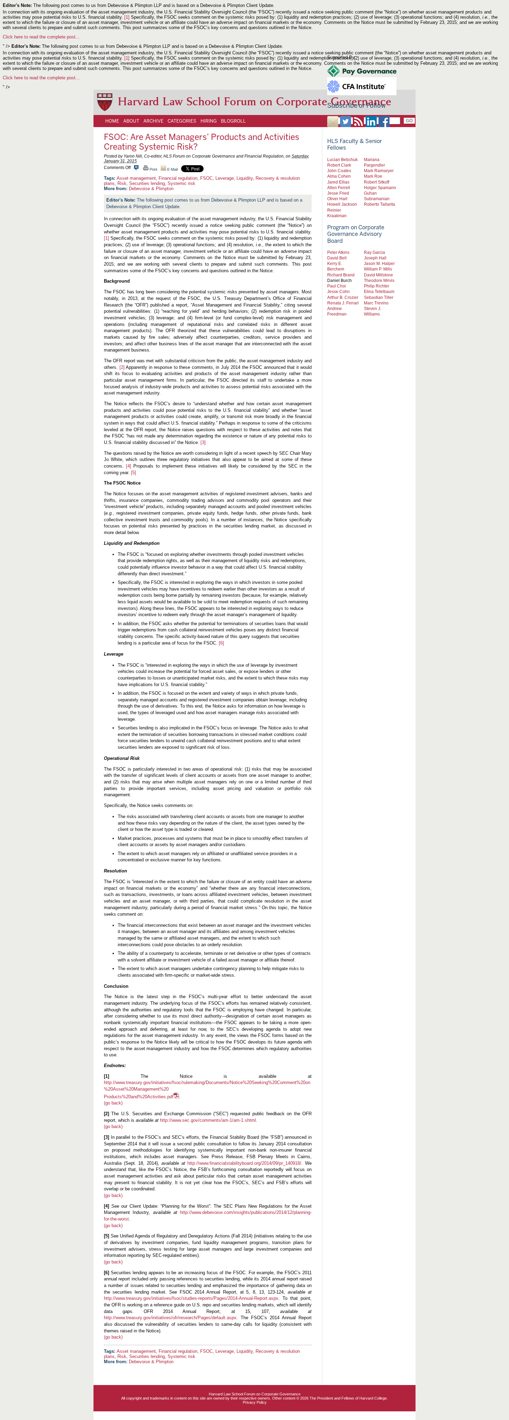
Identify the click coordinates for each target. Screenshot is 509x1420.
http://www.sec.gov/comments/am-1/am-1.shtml (208, 1120)
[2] (122, 367)
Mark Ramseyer (379, 170)
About (131, 121)
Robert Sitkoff (376, 182)
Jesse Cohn (338, 291)
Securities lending (147, 183)
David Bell (337, 258)
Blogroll (233, 121)
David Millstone (378, 275)
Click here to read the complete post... (41, 36)
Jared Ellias (338, 182)
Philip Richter (376, 286)
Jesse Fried (338, 193)
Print (153, 169)
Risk (121, 183)
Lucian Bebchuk (342, 159)
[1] (127, 17)
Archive (153, 121)
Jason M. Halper (379, 263)
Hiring (208, 121)
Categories (182, 121)
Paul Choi (336, 286)
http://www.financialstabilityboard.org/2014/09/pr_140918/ (244, 1163)
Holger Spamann (380, 187)
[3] (203, 442)
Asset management (136, 178)
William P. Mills (378, 269)
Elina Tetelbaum (379, 291)
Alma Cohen (339, 176)
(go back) (113, 1103)
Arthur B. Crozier (342, 297)
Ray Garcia (374, 252)
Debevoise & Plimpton (151, 188)
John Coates (339, 170)
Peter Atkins (338, 252)
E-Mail (172, 169)
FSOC (206, 178)
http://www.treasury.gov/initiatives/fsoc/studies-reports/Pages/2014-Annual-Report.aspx (191, 1298)
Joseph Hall (375, 258)
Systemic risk (181, 183)
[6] (221, 643)
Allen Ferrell (338, 187)
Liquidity (244, 178)
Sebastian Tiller (378, 297)
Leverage (224, 178)
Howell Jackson (342, 204)
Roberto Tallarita (379, 204)
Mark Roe (373, 176)
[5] (133, 472)
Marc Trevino (376, 303)
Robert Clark (339, 165)
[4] (128, 466)
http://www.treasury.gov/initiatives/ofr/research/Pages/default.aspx (170, 1317)
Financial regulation (178, 178)
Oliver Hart (337, 198)
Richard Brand (341, 275)
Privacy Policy (255, 1402)
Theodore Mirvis (379, 280)
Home (112, 121)
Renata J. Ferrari (343, 303)
